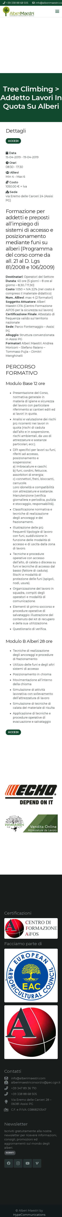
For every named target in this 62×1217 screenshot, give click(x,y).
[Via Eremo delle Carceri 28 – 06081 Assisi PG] (7, 1102)
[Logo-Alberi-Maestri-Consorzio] (18, 11)
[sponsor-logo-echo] (31, 794)
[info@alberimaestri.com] (7, 1078)
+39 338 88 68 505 (24, 1094)
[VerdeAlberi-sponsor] (31, 823)
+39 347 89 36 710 (23, 1088)
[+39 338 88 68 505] (7, 1094)
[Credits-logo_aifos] (31, 928)
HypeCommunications (29, 1215)
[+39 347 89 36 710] (7, 1088)
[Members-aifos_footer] (31, 1032)
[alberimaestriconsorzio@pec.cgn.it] (7, 1082)
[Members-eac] (31, 975)
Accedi (13, 732)
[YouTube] (27, 1163)
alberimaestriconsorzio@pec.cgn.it (35, 1082)
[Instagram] (18, 1163)
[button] (57, 11)
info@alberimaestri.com (28, 1078)
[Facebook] (8, 1163)
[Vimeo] (37, 1163)
